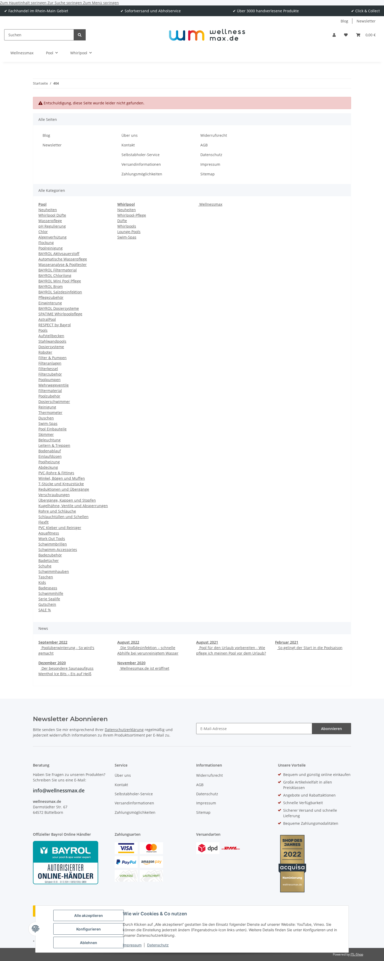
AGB (204, 145)
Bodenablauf (49, 450)
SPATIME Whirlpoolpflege (60, 313)
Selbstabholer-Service (140, 154)
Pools (43, 330)
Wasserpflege (50, 220)
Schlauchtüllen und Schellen (63, 516)
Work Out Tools (51, 538)
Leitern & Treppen (54, 445)
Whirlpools (126, 226)
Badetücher (48, 560)
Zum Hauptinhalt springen (24, 2)
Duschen (46, 418)
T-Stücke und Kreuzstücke (61, 483)
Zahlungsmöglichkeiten (141, 173)
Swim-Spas (47, 423)
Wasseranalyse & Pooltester (62, 264)
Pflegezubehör (50, 297)
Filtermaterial (50, 390)
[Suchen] (80, 34)
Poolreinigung (50, 248)
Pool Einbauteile (52, 428)
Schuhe (44, 565)
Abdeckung (48, 467)
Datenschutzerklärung (124, 729)
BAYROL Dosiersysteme (58, 308)
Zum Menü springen (101, 2)
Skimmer (46, 434)
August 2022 (128, 642)
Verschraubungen (54, 494)
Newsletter (366, 21)
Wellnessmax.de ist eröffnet (144, 668)
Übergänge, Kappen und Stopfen (67, 500)
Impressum (132, 945)
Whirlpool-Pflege (131, 215)
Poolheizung (49, 461)
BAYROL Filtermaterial (57, 270)
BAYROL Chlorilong (54, 275)
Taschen (45, 576)
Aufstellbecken (51, 335)
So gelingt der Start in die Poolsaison (309, 647)
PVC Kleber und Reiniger (59, 527)
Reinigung (47, 407)
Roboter (45, 352)
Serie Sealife (49, 598)
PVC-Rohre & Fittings (56, 472)
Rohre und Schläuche (57, 511)
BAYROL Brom (50, 286)
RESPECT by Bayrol (54, 324)
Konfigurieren (88, 929)
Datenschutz (158, 945)
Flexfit (43, 522)
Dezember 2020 (52, 662)
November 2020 (131, 662)
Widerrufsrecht (213, 135)
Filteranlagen (49, 363)
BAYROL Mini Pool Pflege (59, 280)
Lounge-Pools (129, 231)
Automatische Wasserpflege (62, 259)
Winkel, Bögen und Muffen (61, 478)
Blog (344, 21)
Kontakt (128, 145)
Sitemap (207, 173)
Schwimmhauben (53, 571)
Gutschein (47, 604)
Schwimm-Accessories (57, 549)
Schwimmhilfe (50, 593)
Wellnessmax (210, 204)
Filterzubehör (50, 374)
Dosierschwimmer (54, 401)
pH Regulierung (52, 226)
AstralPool (47, 319)
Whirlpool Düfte (52, 215)
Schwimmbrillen (52, 544)
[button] (334, 35)
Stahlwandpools (52, 341)
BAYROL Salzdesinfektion (60, 291)
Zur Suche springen (65, 2)
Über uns (129, 135)
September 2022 (52, 642)
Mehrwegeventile (53, 385)
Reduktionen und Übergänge (63, 489)
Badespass (47, 587)
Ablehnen (88, 942)
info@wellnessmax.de (59, 790)
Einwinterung (50, 302)
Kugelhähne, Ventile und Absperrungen (73, 505)
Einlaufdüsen (50, 456)
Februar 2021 (286, 642)
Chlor (43, 231)
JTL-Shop (357, 954)
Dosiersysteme (51, 346)
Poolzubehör (49, 396)
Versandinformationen (141, 164)
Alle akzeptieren (88, 915)
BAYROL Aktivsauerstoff (58, 253)
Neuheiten (47, 209)
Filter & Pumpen (52, 357)
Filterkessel (48, 368)
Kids (42, 582)
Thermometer (50, 412)
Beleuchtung (49, 439)
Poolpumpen (49, 379)
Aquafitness (48, 533)
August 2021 (207, 642)
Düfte (122, 220)
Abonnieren (331, 728)
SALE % (44, 609)
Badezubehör (50, 555)
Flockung (46, 242)
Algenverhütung (52, 237)
